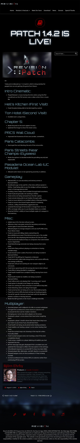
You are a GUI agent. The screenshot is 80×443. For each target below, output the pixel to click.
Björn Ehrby (23, 387)
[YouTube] (44, 414)
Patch (32, 387)
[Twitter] (24, 414)
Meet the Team (37, 10)
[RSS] (53, 414)
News (54, 10)
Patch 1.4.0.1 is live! (11, 395)
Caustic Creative (32, 370)
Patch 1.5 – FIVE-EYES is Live (40, 395)
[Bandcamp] (63, 414)
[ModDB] (14, 414)
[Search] (76, 53)
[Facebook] (34, 414)
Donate (60, 10)
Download (47, 10)
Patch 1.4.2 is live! (40, 37)
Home (12, 10)
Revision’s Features (22, 10)
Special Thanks (70, 10)
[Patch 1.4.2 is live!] (27, 65)
